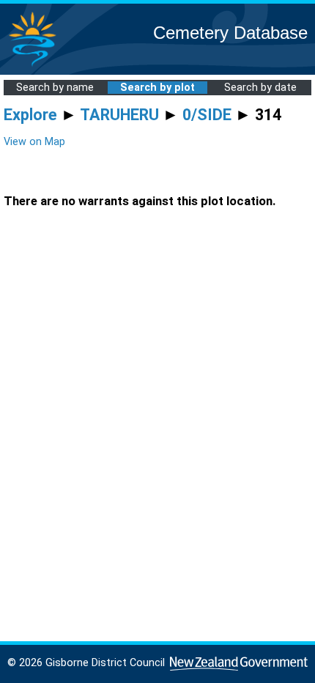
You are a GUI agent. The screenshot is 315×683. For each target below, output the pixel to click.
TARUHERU (119, 115)
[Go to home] (32, 65)
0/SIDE (206, 115)
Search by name (55, 87)
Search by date (260, 87)
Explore (30, 115)
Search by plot (157, 87)
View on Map (34, 142)
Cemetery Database (230, 33)
